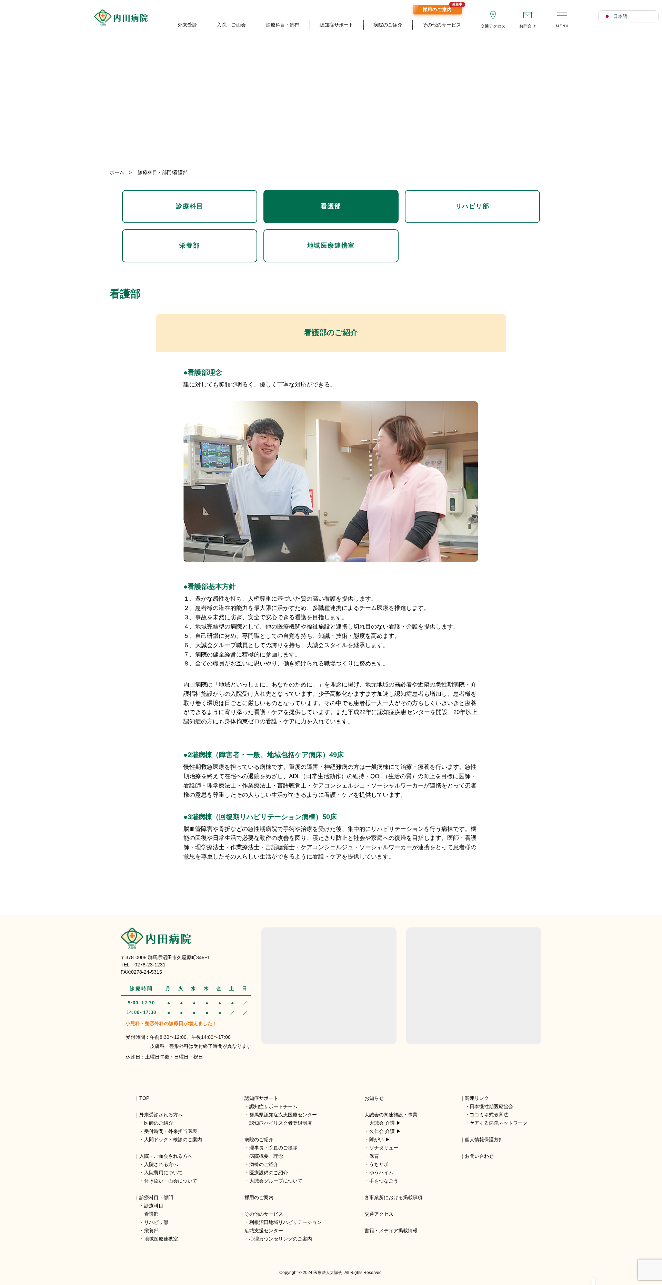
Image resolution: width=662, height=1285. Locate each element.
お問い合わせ (479, 1156)
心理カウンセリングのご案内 (280, 1239)
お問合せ (527, 26)
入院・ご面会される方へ (165, 1156)
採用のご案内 (442, 8)
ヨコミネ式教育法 (489, 1114)
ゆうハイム (381, 1172)
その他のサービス (441, 25)
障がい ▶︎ (379, 1139)
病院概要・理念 (266, 1156)
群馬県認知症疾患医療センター (283, 1114)
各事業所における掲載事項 (393, 1197)
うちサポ (379, 1164)
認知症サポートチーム (273, 1106)
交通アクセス (493, 26)
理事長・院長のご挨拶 (273, 1148)
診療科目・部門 (283, 25)
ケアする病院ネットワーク (499, 1123)
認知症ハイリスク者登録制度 (280, 1123)
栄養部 (189, 245)
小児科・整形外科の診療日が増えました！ (171, 1023)
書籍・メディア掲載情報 (391, 1230)
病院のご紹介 (387, 25)
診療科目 (189, 206)
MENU (562, 17)
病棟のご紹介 (263, 1164)
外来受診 (187, 25)
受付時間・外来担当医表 (170, 1131)
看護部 (331, 206)
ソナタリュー (383, 1148)
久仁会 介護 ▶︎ (385, 1131)
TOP (144, 1098)
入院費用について (163, 1172)
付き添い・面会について (170, 1181)
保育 (374, 1156)
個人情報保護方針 (484, 1139)
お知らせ (374, 1098)
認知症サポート (336, 25)
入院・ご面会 (231, 25)
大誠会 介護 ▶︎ (385, 1123)
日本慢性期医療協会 (491, 1106)
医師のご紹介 (158, 1123)
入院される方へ (161, 1164)
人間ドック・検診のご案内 (173, 1139)
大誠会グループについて (275, 1181)
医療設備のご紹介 (268, 1172)
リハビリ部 (472, 206)
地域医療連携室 (331, 245)
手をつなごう (383, 1181)
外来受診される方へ (161, 1114)
